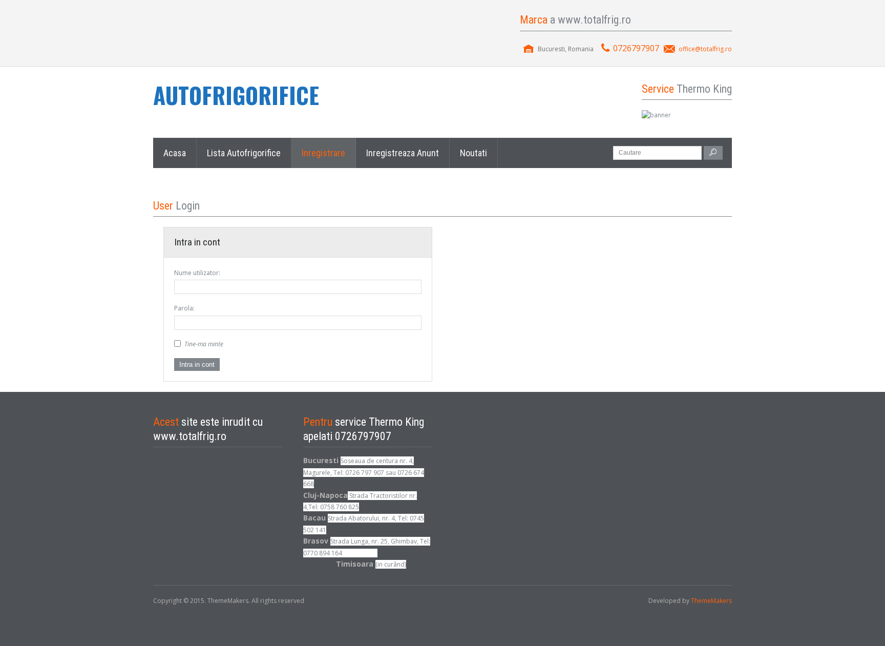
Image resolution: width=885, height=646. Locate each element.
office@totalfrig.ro (705, 49)
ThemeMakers (711, 600)
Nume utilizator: (197, 272)
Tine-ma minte (203, 344)
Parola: (184, 308)
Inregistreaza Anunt (402, 153)
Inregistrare (323, 153)
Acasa (174, 153)
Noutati (473, 153)
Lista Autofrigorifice (244, 153)
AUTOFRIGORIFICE (236, 95)
